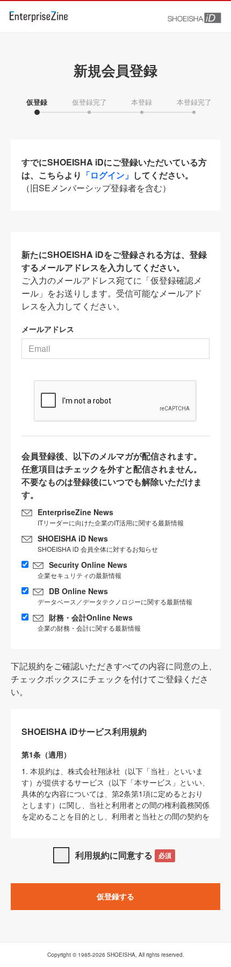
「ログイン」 (107, 175)
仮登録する (115, 896)
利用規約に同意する (123, 855)
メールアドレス (47, 328)
